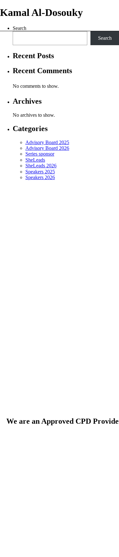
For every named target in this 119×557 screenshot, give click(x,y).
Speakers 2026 (40, 177)
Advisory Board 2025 (47, 142)
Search (105, 38)
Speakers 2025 (40, 171)
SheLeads (35, 160)
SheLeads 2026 (40, 165)
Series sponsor (39, 154)
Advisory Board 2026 (47, 148)
